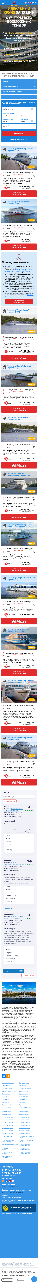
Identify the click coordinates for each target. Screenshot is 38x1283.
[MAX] (33, 3)
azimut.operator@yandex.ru (12, 1192)
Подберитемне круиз (19, 301)
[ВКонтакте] (28, 3)
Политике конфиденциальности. (19, 1275)
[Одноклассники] (26, 3)
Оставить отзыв (9, 801)
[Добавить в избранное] (34, 176)
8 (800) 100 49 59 (11, 1173)
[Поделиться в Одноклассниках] (8, 1076)
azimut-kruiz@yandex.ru (11, 1187)
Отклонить (20, 1280)
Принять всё (7, 1280)
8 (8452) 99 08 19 (11, 1169)
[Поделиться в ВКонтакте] (4, 1076)
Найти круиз (19, 134)
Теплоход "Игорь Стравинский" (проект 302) (21, 579)
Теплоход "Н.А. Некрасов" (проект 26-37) (18, 202)
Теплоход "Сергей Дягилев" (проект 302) (19, 367)
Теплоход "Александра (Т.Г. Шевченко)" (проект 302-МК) (19, 526)
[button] (33, 796)
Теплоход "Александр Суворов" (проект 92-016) (21, 681)
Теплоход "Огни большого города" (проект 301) (18, 630)
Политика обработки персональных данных (17, 1213)
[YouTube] (31, 3)
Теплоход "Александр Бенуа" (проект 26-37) (20, 150)
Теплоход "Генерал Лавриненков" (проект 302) (19, 474)
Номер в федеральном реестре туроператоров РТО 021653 (18, 270)
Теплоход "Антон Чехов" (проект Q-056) (18, 311)
